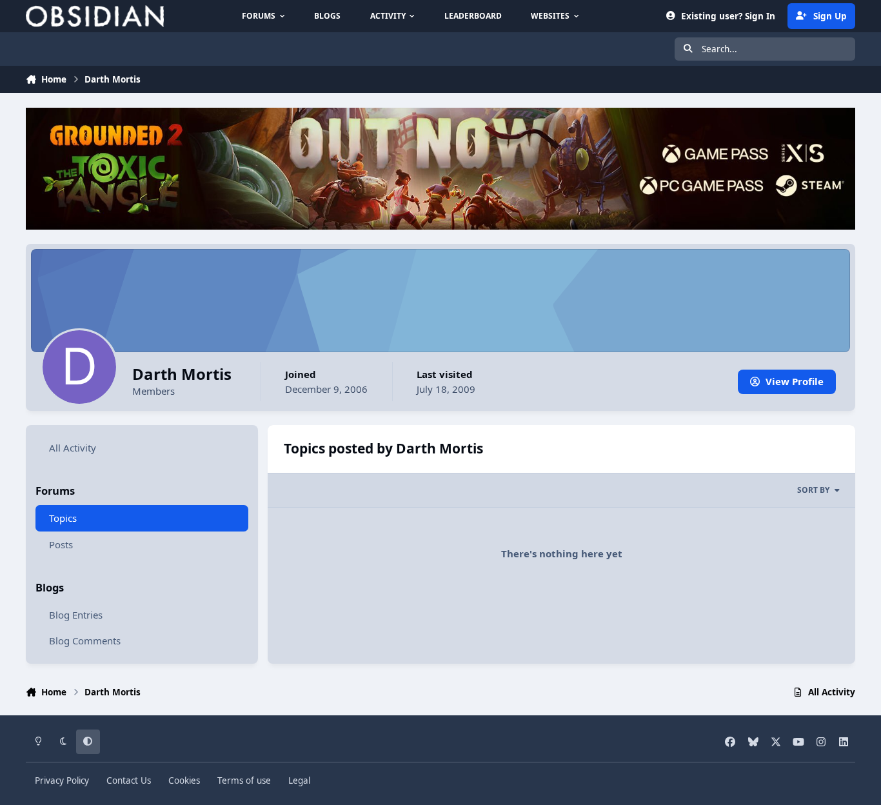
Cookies (184, 780)
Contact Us (128, 780)
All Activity (72, 447)
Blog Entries (76, 614)
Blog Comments (85, 640)
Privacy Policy (62, 780)
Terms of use (244, 780)
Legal (299, 780)
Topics (63, 518)
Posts (61, 544)
